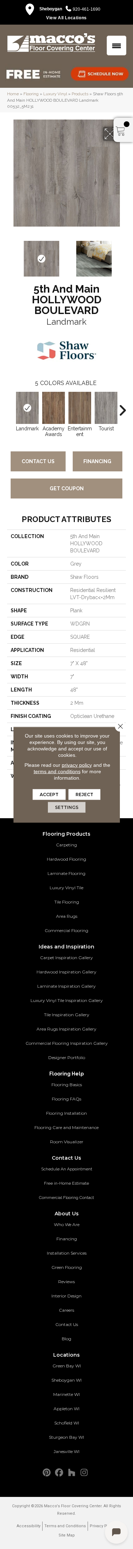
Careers (66, 1310)
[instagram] (84, 1472)
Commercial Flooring (66, 930)
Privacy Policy (103, 1526)
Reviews (66, 1281)
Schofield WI (66, 1423)
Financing (97, 461)
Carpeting (66, 844)
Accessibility (28, 1526)
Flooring (31, 93)
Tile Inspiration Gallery (66, 1014)
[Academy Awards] (53, 408)
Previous (10, 255)
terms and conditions (57, 771)
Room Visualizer (66, 1141)
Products (80, 93)
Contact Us (38, 461)
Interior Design (66, 1296)
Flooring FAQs (66, 1099)
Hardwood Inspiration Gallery (66, 972)
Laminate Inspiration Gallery (66, 986)
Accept (49, 794)
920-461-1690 (86, 9)
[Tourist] (106, 408)
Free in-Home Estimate (66, 1183)
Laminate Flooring (66, 873)
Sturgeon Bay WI (66, 1437)
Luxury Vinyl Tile (66, 887)
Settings (66, 807)
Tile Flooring (66, 902)
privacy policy (77, 765)
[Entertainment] (80, 408)
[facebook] (59, 1472)
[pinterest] (47, 1472)
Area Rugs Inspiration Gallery (66, 1029)
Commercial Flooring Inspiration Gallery (67, 1043)
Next (122, 255)
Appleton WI (66, 1408)
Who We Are (66, 1224)
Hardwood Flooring (66, 859)
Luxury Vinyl (55, 93)
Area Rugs (66, 916)
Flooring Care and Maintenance (66, 1127)
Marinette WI (66, 1394)
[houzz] (72, 1472)
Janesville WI (66, 1451)
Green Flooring (66, 1267)
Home (13, 93)
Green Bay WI (66, 1365)
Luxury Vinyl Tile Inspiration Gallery (67, 1000)
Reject (84, 794)
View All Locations (66, 17)
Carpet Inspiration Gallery (66, 957)
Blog (66, 1338)
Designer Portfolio (66, 1057)
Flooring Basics (66, 1084)
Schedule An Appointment (66, 1168)
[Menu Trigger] (116, 45)
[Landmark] (27, 408)
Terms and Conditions (65, 1526)
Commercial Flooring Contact (66, 1197)
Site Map (67, 1535)
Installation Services (67, 1253)
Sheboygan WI (66, 1380)
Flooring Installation (66, 1113)
